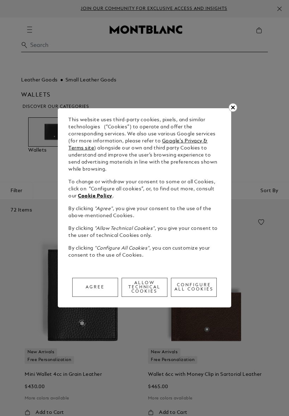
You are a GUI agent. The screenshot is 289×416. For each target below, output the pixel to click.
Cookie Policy (95, 196)
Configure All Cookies (194, 287)
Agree (95, 287)
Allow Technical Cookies (144, 287)
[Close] (233, 107)
